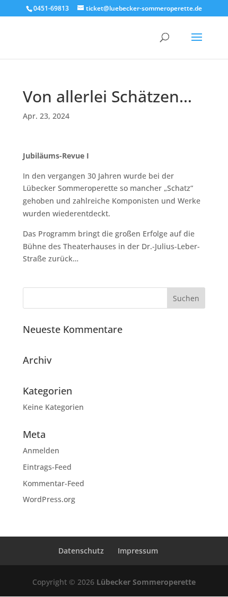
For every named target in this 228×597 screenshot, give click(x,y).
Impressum (138, 551)
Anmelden (41, 450)
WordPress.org (49, 499)
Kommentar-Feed (53, 483)
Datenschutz (81, 551)
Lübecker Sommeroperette (146, 582)
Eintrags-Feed (47, 467)
